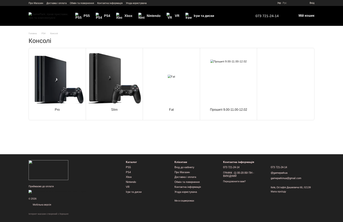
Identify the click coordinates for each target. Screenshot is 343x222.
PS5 (87, 15)
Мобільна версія (41, 204)
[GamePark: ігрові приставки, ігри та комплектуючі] (48, 170)
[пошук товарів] (243, 16)
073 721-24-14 (267, 16)
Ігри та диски (204, 15)
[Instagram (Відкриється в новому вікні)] (152, 3)
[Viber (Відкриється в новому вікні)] (161, 3)
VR (177, 15)
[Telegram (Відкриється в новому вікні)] (157, 3)
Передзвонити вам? (234, 181)
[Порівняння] (292, 3)
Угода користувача (136, 3)
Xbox (128, 15)
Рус (285, 3)
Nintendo (154, 15)
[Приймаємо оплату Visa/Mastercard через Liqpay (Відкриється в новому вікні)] (58, 191)
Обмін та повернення (82, 3)
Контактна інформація (110, 3)
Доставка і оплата (56, 3)
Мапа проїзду (278, 191)
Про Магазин (36, 3)
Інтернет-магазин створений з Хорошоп (48, 214)
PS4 (107, 15)
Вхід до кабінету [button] (184, 167)
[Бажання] (299, 3)
